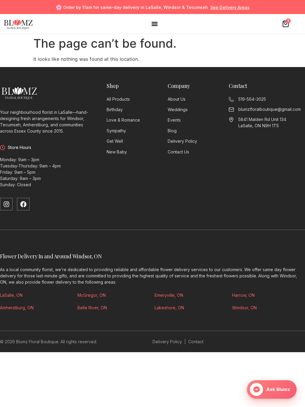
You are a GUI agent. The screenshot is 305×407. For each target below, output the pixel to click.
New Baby (117, 151)
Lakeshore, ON (169, 307)
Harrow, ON (243, 295)
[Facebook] (23, 204)
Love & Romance (123, 119)
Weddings (178, 109)
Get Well (115, 141)
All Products (118, 99)
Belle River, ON (92, 307)
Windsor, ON (244, 307)
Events (174, 119)
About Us (177, 99)
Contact (195, 341)
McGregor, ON (91, 295)
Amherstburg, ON (17, 307)
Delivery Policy (182, 141)
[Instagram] (6, 204)
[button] (154, 24)
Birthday (115, 109)
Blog (172, 130)
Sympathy (116, 130)
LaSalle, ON (11, 295)
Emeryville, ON (169, 295)
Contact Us (178, 151)
